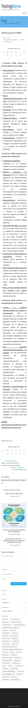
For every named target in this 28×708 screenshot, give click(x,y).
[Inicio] (1, 23)
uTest (14, 677)
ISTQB (22, 39)
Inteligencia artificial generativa (12, 649)
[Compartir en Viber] (19, 52)
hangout (5, 644)
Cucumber (6, 633)
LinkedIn (5, 655)
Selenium (13, 668)
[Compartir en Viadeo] (16, 55)
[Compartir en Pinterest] (11, 52)
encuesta (6, 638)
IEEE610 (7, 440)
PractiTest (6, 663)
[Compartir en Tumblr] (12, 55)
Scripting (18, 666)
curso (15, 633)
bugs (4, 630)
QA (4, 666)
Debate (5, 635)
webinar (5, 679)
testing (20, 671)
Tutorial (5, 677)
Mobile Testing (7, 657)
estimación (6, 641)
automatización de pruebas (10, 627)
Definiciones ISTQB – (14, 23)
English (15, 638)
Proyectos (16, 663)
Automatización (19, 625)
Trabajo (19, 674)
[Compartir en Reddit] (7, 55)
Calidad (13, 630)
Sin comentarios (7, 41)
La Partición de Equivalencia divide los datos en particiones (14, 531)
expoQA (16, 641)
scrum (5, 668)
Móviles (18, 657)
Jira (12, 652)
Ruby (10, 666)
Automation (6, 625)
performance (7, 660)
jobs (19, 652)
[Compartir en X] (3, 52)
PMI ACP (17, 660)
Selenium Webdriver (8, 671)
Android (5, 622)
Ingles (14, 644)
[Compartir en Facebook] (7, 52)
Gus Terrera (6, 37)
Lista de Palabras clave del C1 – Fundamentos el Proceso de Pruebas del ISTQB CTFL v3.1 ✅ (14, 540)
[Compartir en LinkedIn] (15, 52)
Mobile (14, 655)
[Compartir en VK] (24, 52)
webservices (15, 679)
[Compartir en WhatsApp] (20, 55)
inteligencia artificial (9, 646)
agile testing (15, 619)
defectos (14, 635)
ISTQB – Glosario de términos (14, 493)
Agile (5, 619)
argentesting (16, 622)
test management (8, 674)
